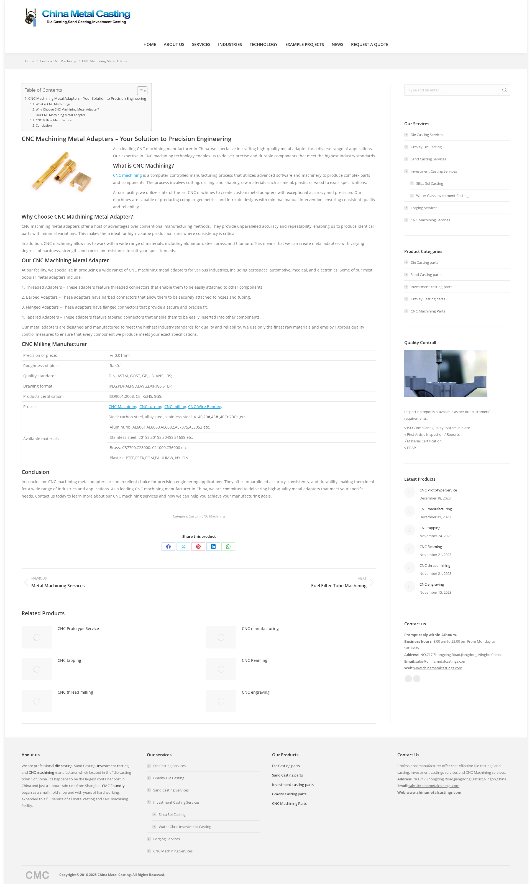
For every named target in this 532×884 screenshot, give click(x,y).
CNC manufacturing (260, 628)
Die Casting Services (427, 134)
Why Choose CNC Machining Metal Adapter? (67, 109)
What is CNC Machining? (53, 104)
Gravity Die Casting (426, 146)
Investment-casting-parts (431, 286)
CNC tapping (69, 660)
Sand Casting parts (426, 274)
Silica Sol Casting (429, 183)
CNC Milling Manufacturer (54, 120)
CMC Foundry (113, 785)
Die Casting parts (424, 262)
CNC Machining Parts (428, 311)
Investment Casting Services (434, 171)
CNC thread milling (75, 692)
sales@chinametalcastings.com (440, 661)
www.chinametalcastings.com (437, 667)
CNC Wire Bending (205, 406)
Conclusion (44, 125)
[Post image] (37, 637)
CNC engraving (256, 692)
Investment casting (113, 765)
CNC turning (150, 406)
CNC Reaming (254, 660)
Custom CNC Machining (207, 516)
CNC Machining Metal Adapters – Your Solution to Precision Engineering (87, 98)
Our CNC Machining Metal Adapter (60, 115)
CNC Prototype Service (78, 628)
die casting (63, 765)
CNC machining (127, 175)
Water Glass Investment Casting (442, 195)
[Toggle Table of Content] (139, 91)
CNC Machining (123, 406)
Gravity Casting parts (428, 298)
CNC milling (175, 406)
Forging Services (424, 207)
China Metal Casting (114, 874)
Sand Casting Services (428, 159)
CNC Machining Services (430, 219)
